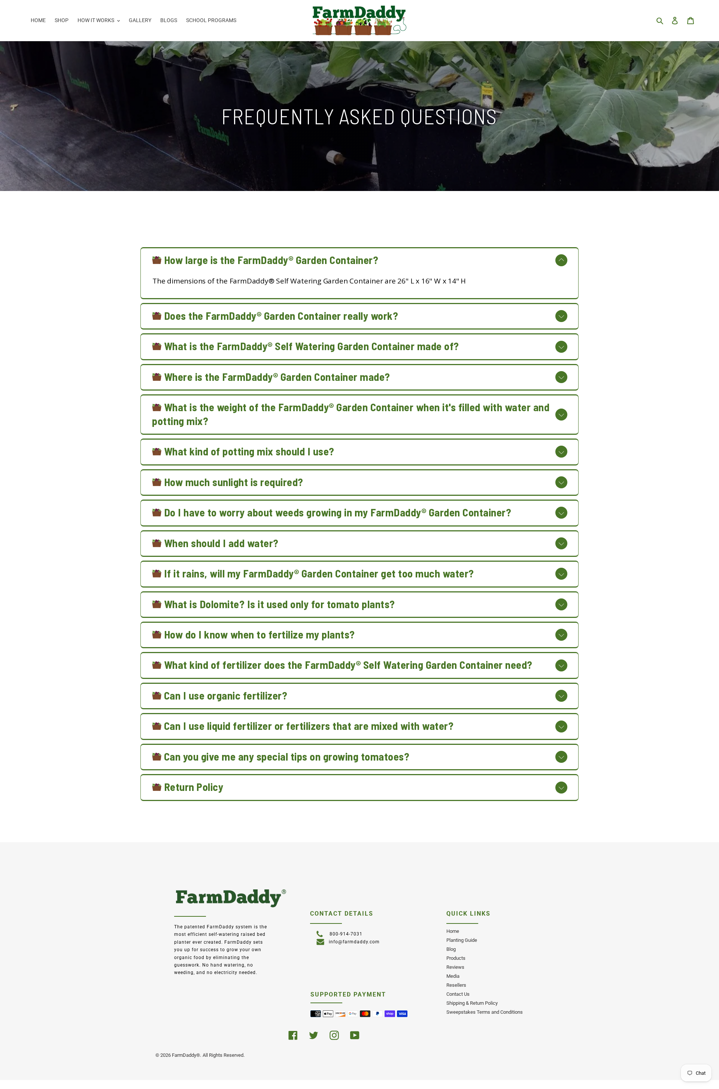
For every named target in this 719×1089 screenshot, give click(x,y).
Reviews (455, 967)
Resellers (456, 985)
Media (452, 976)
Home (452, 931)
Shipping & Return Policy (472, 1003)
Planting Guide (461, 940)
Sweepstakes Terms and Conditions (484, 1012)
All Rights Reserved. (224, 1055)
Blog (451, 949)
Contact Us (458, 994)
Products (455, 958)
